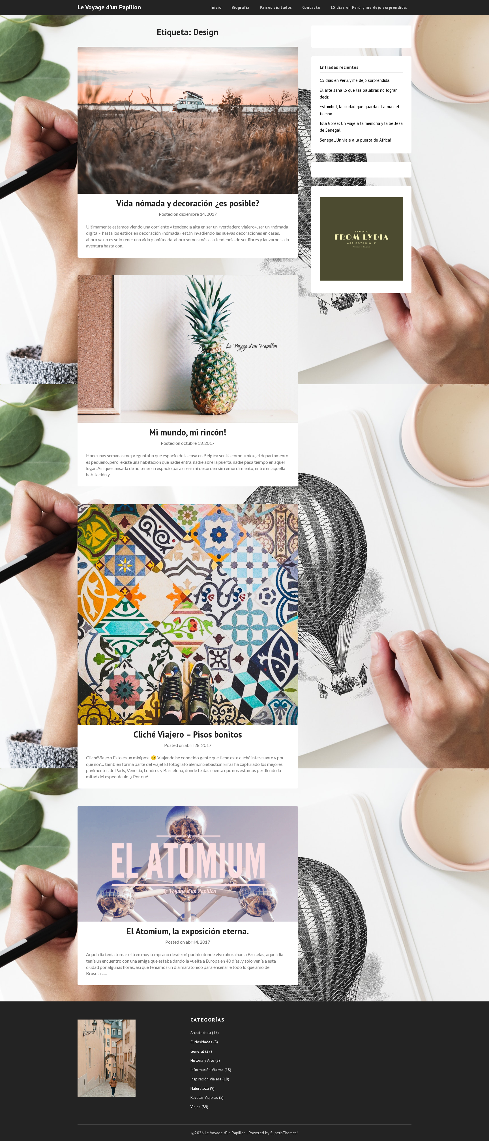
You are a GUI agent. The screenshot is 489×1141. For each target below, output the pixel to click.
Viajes (195, 1106)
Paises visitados (276, 7)
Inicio (216, 7)
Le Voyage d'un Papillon (109, 7)
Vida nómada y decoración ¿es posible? (187, 203)
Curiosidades (201, 1041)
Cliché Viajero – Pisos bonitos (188, 734)
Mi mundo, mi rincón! (187, 432)
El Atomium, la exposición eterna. (187, 931)
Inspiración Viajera (205, 1079)
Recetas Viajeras (204, 1097)
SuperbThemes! (284, 1132)
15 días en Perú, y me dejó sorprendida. (369, 7)
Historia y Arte (202, 1060)
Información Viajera (206, 1069)
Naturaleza (199, 1088)
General (197, 1051)
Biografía (240, 7)
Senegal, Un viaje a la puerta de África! (355, 140)
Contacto (311, 7)
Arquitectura (200, 1032)
